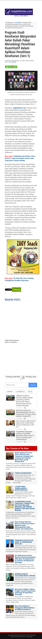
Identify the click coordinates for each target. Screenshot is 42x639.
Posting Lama (31, 377)
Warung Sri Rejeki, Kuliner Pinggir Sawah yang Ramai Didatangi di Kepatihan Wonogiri (25, 591)
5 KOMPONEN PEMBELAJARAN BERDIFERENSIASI (21, 488)
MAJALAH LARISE (25, 635)
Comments (20, 391)
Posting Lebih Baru (13, 377)
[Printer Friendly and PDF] (11, 68)
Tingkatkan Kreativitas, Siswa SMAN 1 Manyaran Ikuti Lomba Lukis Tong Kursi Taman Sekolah (20, 158)
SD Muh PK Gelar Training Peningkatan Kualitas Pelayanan (19, 279)
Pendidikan (18, 22)
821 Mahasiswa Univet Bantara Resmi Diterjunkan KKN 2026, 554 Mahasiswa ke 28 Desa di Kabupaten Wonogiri (25, 558)
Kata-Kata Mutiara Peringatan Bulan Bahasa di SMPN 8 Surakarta (24, 607)
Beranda (22, 378)
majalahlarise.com (19, 107)
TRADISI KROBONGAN (23, 473)
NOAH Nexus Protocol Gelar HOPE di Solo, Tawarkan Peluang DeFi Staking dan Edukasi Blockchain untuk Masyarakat (24, 457)
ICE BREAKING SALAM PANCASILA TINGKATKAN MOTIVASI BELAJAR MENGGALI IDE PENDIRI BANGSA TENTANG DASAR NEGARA (25, 505)
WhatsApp (16, 289)
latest (10, 391)
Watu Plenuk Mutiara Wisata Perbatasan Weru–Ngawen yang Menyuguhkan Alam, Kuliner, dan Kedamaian (25, 525)
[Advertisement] (23, 319)
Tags (30, 391)
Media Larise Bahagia (26, 636)
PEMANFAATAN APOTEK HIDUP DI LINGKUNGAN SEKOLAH (24, 542)
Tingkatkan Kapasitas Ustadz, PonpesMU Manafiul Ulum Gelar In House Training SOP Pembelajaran (25, 435)
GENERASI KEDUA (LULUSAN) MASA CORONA (25, 575)
